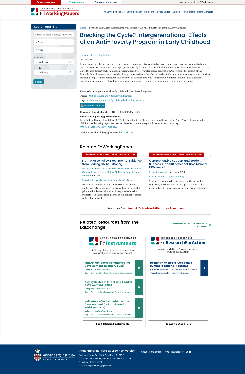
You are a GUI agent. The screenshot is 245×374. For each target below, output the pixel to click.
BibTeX (129, 132)
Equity (181, 176)
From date (38, 57)
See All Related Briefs (178, 324)
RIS (123, 132)
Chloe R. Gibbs (104, 54)
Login (188, 351)
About (144, 351)
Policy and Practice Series (157, 11)
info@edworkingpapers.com (98, 365)
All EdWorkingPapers (114, 11)
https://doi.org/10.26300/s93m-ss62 (99, 126)
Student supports (158, 176)
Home (83, 27)
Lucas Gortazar (103, 168)
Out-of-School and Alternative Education (110, 95)
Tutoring (129, 179)
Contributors (155, 351)
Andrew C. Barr (87, 54)
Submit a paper (134, 11)
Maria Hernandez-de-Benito (126, 168)
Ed (76, 2)
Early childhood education (121, 100)
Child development (97, 100)
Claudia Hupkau (90, 172)
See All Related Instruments (112, 324)
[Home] (56, 12)
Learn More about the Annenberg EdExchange (189, 225)
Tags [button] (40, 49)
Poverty (140, 100)
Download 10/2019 (94, 105)
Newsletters (189, 11)
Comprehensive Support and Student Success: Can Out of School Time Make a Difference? (178, 164)
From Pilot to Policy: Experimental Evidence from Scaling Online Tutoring (112, 162)
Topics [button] (41, 42)
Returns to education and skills (107, 179)
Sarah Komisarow (158, 172)
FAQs (166, 351)
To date (37, 68)
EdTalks (176, 11)
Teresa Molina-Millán (110, 172)
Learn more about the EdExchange (195, 2)
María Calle (88, 168)
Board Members (205, 11)
